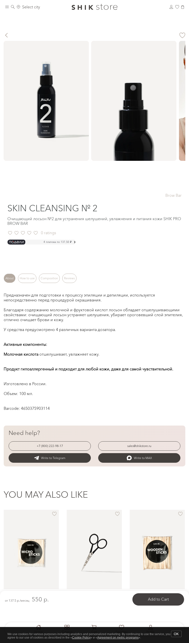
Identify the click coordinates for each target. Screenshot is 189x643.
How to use (27, 278)
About (9, 278)
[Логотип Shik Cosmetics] (94, 7)
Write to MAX (143, 458)
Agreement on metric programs (118, 637)
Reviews (69, 278)
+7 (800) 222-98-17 (50, 446)
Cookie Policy (81, 637)
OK (176, 634)
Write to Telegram (53, 458)
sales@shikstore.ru (139, 446)
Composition (49, 278)
